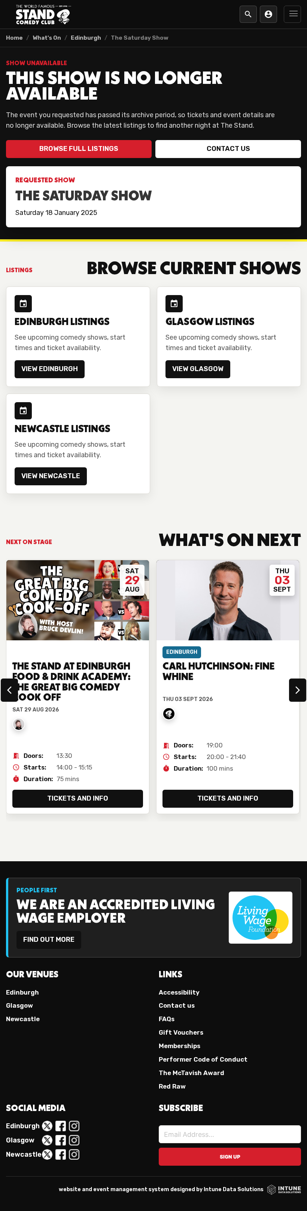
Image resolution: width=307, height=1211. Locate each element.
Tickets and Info (77, 798)
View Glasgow (198, 369)
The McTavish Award (191, 1073)
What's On (47, 37)
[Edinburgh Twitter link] (47, 1126)
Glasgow (19, 1005)
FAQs (166, 1019)
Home (14, 37)
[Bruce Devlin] (18, 724)
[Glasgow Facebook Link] (60, 1140)
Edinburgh (86, 37)
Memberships (179, 1046)
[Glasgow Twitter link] (47, 1140)
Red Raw (172, 1086)
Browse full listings (78, 149)
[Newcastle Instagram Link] (74, 1154)
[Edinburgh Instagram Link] (74, 1126)
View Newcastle (50, 476)
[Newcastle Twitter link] (47, 1154)
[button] (292, 14)
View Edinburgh (49, 369)
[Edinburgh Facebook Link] (60, 1126)
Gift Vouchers (181, 1032)
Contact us (228, 149)
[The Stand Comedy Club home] (43, 14)
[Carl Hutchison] (168, 713)
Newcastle (23, 1019)
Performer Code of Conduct (203, 1059)
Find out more (49, 939)
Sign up (230, 1157)
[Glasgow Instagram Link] (74, 1140)
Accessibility (179, 992)
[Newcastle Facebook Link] (60, 1154)
